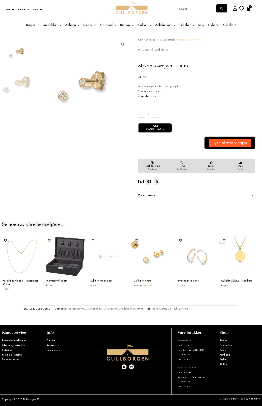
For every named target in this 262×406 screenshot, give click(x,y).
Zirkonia (183, 309)
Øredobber (50, 25)
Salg (201, 25)
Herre (21, 10)
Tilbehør (185, 25)
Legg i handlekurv (155, 127)
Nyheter (213, 25)
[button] (122, 44)
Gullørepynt (110, 309)
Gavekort (229, 25)
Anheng (70, 25)
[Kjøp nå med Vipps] (229, 143)
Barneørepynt (76, 309)
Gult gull (172, 309)
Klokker (142, 25)
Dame (7, 10)
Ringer (30, 25)
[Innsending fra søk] (221, 8)
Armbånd (106, 25)
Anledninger (163, 25)
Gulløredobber (167, 40)
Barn (35, 10)
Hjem (140, 40)
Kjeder (87, 25)
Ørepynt (138, 309)
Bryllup (125, 25)
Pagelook (254, 399)
